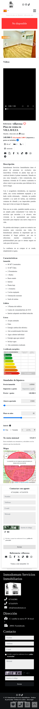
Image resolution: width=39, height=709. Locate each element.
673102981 (15, 492)
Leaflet (16, 482)
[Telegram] (5, 156)
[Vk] (26, 153)
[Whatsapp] (23, 4)
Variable (15, 430)
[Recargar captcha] (5, 532)
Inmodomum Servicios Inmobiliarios (19, 697)
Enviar (19, 547)
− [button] (6, 456)
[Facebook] (14, 153)
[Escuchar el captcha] (8, 532)
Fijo (6, 430)
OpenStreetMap (24, 482)
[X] (18, 153)
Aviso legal (30, 699)
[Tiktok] (29, 4)
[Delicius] (22, 153)
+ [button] (6, 453)
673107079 (24, 492)
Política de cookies (20, 699)
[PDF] (10, 153)
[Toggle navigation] (34, 11)
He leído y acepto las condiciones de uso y (19, 539)
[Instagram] (26, 4)
